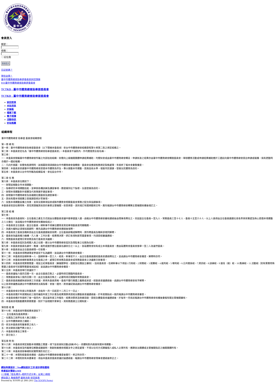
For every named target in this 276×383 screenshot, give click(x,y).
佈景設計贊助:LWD (11, 371)
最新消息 (25, 378)
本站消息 (11, 106)
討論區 (10, 109)
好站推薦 (11, 123)
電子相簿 (11, 116)
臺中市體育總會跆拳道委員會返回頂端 (20, 79)
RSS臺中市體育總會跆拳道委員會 (18, 83)
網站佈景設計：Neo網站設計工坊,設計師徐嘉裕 (25, 367)
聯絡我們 (15, 378)
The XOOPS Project (43, 380)
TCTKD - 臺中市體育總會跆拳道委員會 (25, 89)
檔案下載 (11, 112)
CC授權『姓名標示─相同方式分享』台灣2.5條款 (25, 374)
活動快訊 (11, 119)
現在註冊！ (7, 76)
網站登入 (5, 378)
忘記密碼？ (7, 70)
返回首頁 (11, 102)
